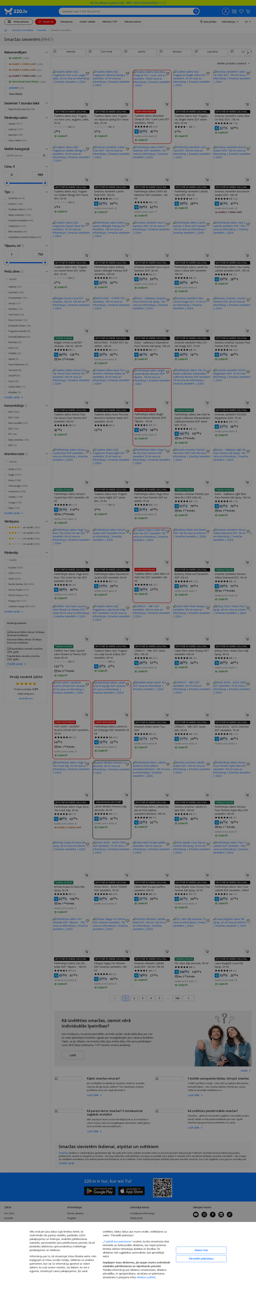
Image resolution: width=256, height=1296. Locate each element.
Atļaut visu (201, 1250)
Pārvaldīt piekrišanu (201, 1258)
